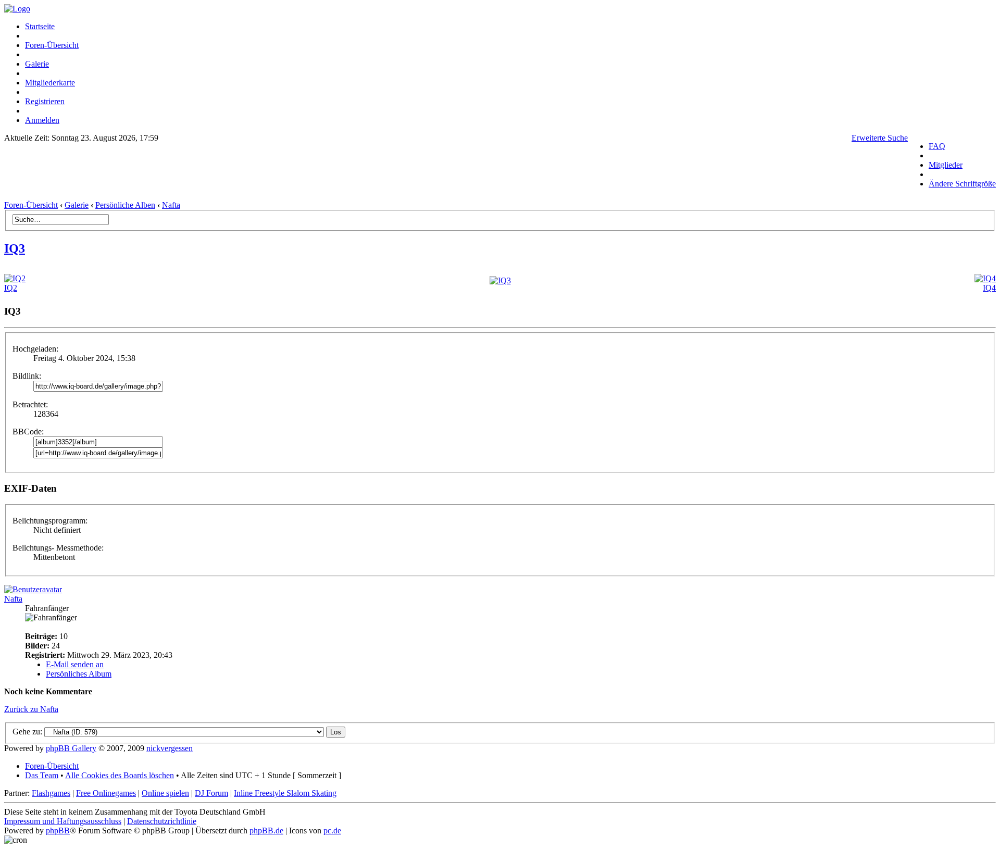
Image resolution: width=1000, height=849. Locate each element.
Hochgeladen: (35, 348)
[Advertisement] (456, 174)
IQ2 (10, 287)
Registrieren (45, 101)
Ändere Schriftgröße (962, 183)
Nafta (171, 205)
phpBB (58, 830)
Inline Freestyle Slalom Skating (285, 793)
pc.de (332, 830)
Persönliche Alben (125, 205)
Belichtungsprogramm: (50, 520)
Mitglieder (946, 164)
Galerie (37, 63)
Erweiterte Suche (880, 137)
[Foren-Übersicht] (17, 8)
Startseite (40, 26)
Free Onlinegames (106, 793)
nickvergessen (169, 748)
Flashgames (51, 793)
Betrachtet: (30, 404)
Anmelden (42, 120)
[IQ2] (15, 278)
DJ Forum (211, 793)
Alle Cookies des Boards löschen (119, 775)
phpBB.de (266, 830)
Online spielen (165, 793)
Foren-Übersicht (52, 45)
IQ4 (989, 287)
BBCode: (28, 431)
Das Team (41, 775)
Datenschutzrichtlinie (161, 821)
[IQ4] (985, 278)
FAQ (937, 146)
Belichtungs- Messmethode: (58, 547)
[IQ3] (500, 280)
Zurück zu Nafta (31, 709)
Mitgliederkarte (50, 82)
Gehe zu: (27, 731)
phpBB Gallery (71, 748)
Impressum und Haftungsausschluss (62, 821)
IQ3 (14, 248)
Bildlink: (26, 375)
